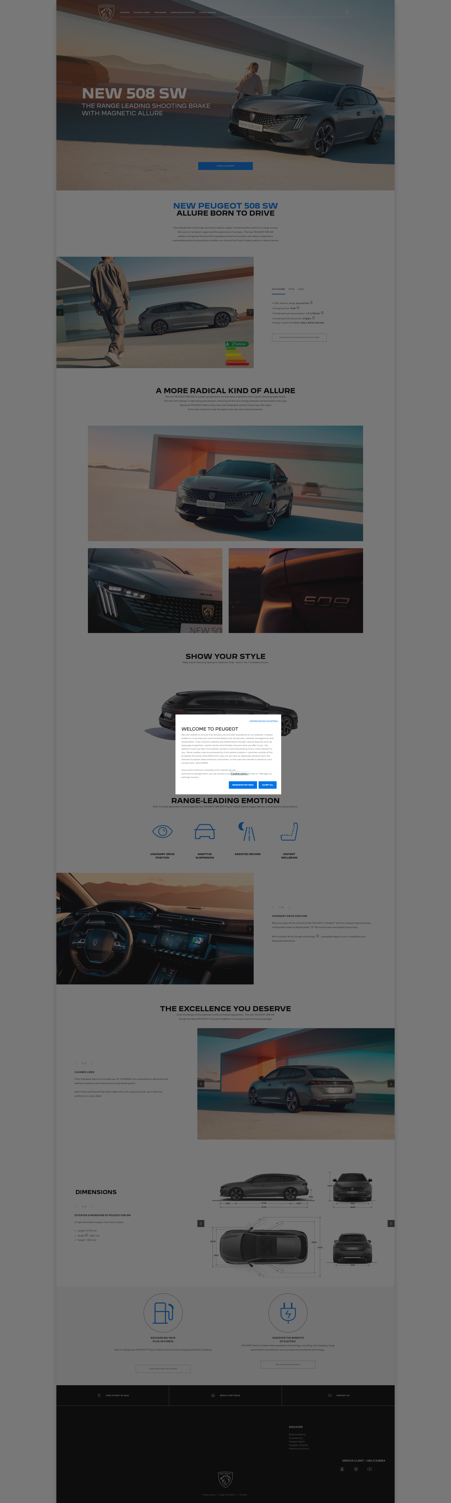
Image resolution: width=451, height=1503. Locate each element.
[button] (263, 721)
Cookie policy (239, 773)
